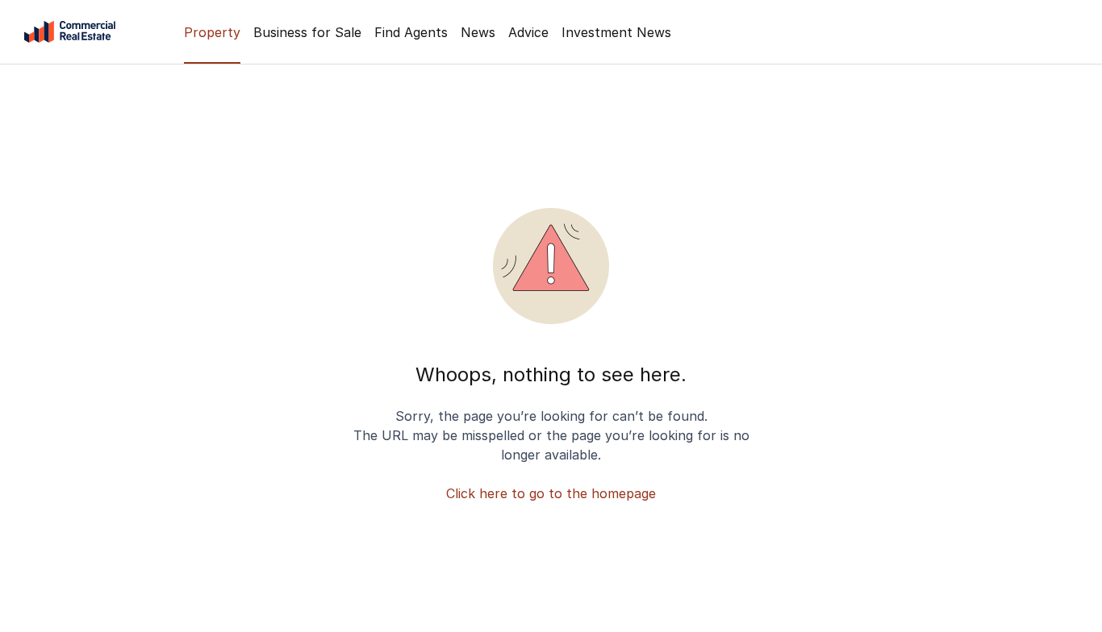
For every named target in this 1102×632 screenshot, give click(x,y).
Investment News (616, 32)
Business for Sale (307, 32)
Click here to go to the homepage (551, 493)
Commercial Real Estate (69, 32)
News (478, 32)
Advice (528, 32)
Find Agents (411, 32)
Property (212, 32)
